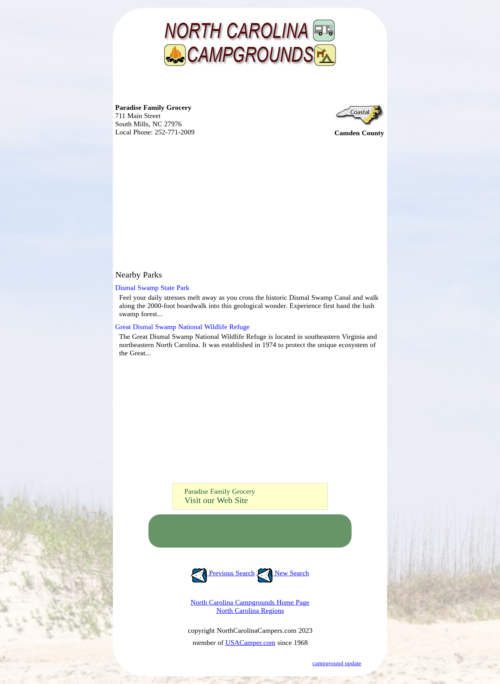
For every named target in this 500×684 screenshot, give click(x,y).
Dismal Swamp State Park (152, 288)
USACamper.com (250, 642)
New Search (291, 573)
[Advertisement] (248, 88)
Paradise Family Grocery (219, 491)
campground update (336, 663)
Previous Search (231, 573)
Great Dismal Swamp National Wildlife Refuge (182, 327)
